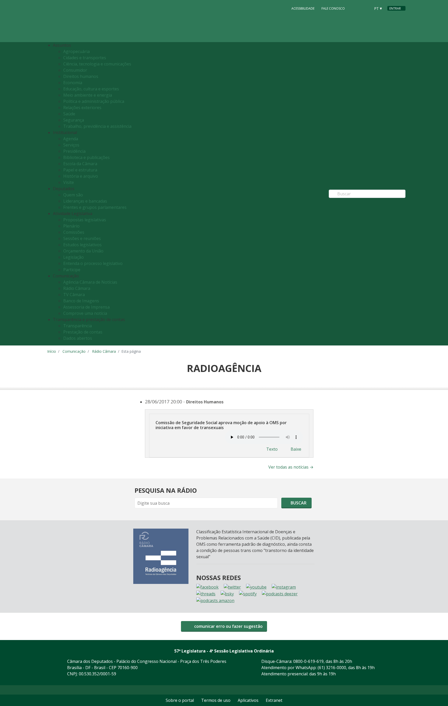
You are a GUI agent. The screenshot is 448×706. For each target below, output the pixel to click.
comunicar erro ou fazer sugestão (228, 626)
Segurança (73, 120)
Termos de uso (215, 700)
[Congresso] (355, 8)
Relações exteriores (82, 107)
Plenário (71, 226)
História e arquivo (80, 176)
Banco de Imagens (81, 301)
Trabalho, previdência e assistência (97, 126)
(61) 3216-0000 (332, 667)
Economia (72, 82)
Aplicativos (248, 700)
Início (51, 351)
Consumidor (75, 70)
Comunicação (74, 351)
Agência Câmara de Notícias (90, 282)
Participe (71, 269)
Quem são (73, 195)
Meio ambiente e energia (87, 95)
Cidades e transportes (84, 58)
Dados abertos (77, 338)
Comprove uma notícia (85, 313)
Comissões (73, 232)
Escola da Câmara (80, 163)
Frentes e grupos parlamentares (95, 207)
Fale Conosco (333, 8)
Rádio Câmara (76, 288)
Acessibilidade (302, 8)
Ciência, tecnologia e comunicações (97, 64)
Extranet (274, 700)
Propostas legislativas (84, 220)
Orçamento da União (83, 251)
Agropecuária (76, 51)
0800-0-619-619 (308, 661)
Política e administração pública (93, 101)
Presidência (74, 151)
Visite (68, 182)
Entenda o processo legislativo (93, 263)
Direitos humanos (80, 76)
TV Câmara (74, 294)
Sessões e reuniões (82, 238)
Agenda (70, 139)
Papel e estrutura (80, 170)
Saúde (69, 114)
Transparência (77, 326)
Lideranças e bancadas (85, 201)
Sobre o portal (180, 700)
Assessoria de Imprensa (86, 307)
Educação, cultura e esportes (91, 89)
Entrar (395, 8)
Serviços (71, 145)
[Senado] (365, 8)
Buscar (298, 503)
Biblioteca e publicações (86, 157)
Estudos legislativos (82, 245)
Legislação (73, 257)
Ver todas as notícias (290, 467)
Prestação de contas (82, 332)
